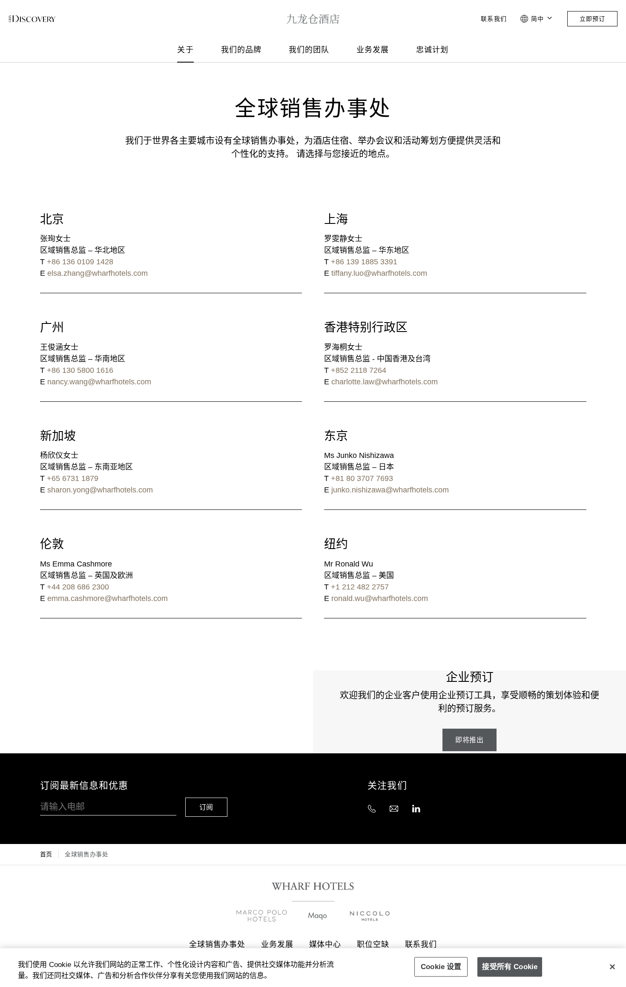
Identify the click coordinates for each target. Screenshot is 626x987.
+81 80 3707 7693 (362, 478)
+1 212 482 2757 (360, 587)
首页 (46, 854)
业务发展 (372, 49)
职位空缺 (373, 944)
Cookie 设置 (441, 966)
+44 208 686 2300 (78, 587)
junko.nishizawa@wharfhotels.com (390, 490)
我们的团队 (309, 49)
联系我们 (493, 19)
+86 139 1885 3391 (364, 261)
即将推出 (469, 739)
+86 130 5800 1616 (80, 370)
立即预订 (592, 19)
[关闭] (612, 966)
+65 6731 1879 (72, 478)
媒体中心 (325, 944)
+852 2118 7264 (358, 370)
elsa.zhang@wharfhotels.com (97, 273)
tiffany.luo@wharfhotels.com (379, 273)
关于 (185, 49)
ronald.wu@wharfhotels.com (379, 598)
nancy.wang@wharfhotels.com (99, 382)
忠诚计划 (432, 49)
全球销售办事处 (217, 944)
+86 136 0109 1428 (80, 261)
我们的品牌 (241, 49)
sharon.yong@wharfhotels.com (100, 490)
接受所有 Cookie (509, 966)
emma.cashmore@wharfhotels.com (107, 598)
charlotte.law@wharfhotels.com (384, 382)
